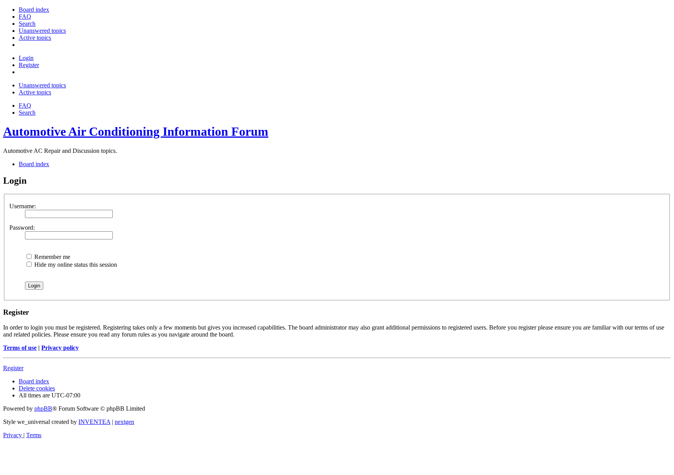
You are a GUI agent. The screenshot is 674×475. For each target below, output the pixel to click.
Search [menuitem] (27, 112)
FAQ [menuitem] (25, 105)
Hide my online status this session (75, 264)
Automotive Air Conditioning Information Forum (135, 131)
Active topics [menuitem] (35, 92)
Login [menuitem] (26, 58)
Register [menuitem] (29, 65)
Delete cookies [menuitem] (37, 388)
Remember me (51, 256)
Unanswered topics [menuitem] (42, 85)
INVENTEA (94, 421)
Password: (22, 227)
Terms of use (20, 347)
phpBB (43, 408)
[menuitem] (34, 9)
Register (13, 368)
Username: (22, 206)
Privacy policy (60, 347)
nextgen (124, 421)
